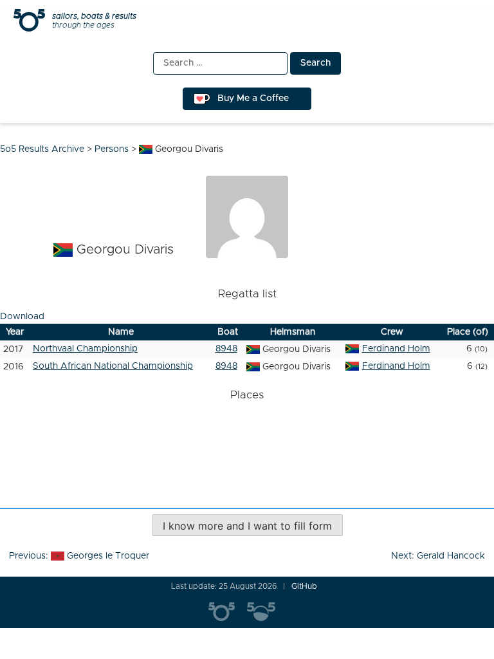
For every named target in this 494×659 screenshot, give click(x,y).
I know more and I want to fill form (247, 525)
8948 (226, 348)
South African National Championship (113, 366)
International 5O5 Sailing (227, 612)
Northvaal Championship (85, 348)
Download (22, 316)
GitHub (304, 586)
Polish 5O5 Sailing (266, 612)
